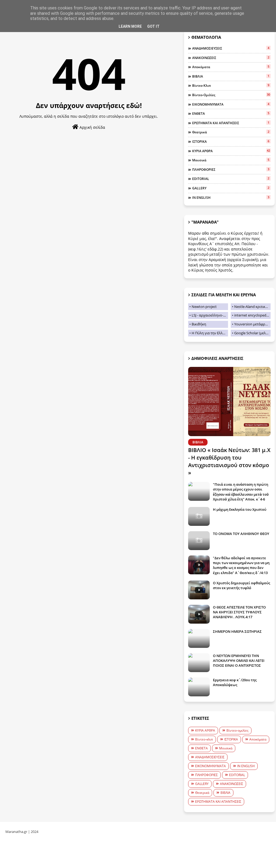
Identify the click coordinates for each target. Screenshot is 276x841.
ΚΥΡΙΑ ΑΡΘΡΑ (231, 150)
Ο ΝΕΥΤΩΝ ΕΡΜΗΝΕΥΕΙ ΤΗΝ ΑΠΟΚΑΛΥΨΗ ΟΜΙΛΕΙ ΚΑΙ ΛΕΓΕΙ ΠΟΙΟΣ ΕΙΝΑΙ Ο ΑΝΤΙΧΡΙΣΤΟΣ (238, 660)
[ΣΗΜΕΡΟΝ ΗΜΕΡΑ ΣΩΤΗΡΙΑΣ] (199, 638)
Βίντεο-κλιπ (230, 85)
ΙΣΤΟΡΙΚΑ (230, 141)
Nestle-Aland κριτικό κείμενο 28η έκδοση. (252, 306)
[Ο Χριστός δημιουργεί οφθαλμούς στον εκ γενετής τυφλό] (199, 590)
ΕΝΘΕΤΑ (230, 113)
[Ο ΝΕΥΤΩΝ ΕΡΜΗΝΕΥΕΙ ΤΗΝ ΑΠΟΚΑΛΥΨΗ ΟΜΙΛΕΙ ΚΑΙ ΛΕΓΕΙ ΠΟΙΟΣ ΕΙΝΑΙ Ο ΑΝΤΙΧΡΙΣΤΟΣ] (199, 662)
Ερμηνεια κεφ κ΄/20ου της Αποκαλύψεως (235, 682)
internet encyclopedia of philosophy (252, 315)
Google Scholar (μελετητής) (252, 333)
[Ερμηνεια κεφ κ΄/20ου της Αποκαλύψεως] (199, 686)
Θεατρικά (230, 132)
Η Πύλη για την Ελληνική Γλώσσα (210, 333)
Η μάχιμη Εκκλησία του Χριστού (239, 509)
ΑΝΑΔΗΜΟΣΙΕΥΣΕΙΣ (230, 48)
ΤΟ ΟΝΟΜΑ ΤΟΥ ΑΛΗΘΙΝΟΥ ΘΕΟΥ (241, 533)
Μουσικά (230, 160)
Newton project (204, 306)
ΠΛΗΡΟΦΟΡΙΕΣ (230, 169)
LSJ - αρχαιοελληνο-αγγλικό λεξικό (210, 315)
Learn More (130, 26)
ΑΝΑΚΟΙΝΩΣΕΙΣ (230, 57)
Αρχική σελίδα (91, 127)
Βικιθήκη (199, 324)
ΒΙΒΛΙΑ (230, 76)
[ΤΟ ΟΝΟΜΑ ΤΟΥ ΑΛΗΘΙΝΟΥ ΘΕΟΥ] (199, 540)
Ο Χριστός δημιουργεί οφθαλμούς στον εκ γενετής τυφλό (241, 585)
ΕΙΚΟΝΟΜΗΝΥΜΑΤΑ (230, 104)
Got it (153, 26)
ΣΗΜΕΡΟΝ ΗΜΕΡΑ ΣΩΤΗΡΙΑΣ (237, 631)
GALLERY (230, 188)
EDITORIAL (230, 178)
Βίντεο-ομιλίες (231, 94)
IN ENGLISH (230, 197)
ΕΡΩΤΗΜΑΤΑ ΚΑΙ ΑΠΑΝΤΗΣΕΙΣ (230, 122)
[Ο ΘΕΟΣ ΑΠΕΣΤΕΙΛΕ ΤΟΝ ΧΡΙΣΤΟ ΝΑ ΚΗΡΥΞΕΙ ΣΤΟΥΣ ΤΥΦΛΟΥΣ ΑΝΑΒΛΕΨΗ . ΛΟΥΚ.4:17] (199, 614)
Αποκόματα (230, 66)
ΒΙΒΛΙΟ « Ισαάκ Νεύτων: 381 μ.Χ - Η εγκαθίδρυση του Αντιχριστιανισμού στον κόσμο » (229, 461)
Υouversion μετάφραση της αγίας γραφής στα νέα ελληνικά (252, 324)
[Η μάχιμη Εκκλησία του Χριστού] (199, 516)
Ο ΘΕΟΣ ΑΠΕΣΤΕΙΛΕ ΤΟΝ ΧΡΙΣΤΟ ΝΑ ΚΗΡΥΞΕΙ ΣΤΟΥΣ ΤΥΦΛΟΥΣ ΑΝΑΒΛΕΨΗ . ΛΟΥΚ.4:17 (239, 612)
